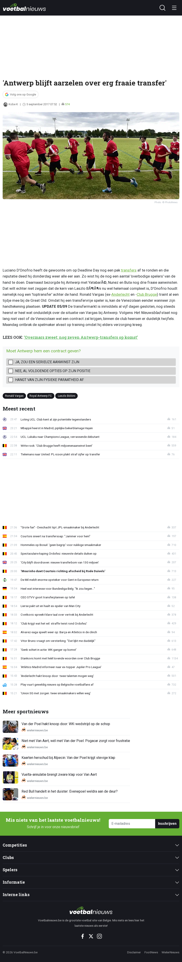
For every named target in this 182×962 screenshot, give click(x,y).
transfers (128, 270)
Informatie (14, 882)
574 (67, 104)
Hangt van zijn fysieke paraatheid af (49, 380)
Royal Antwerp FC (41, 395)
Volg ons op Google (23, 94)
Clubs (8, 857)
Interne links (16, 894)
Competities (15, 845)
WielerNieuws (170, 952)
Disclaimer (134, 952)
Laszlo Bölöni (66, 395)
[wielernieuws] (91, 910)
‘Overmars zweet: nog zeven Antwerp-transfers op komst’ (81, 337)
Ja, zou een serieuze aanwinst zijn (47, 362)
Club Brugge (147, 294)
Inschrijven (167, 823)
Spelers (10, 869)
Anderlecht (120, 294)
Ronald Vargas (14, 395)
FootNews (151, 952)
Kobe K (13, 104)
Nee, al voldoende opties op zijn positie (52, 371)
